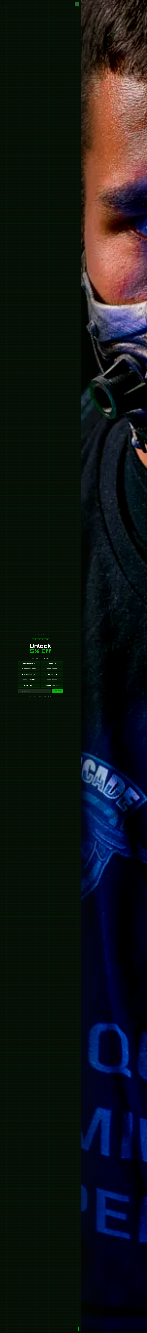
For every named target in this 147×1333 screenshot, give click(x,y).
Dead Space (52, 669)
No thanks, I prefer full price (40, 696)
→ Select (57, 691)
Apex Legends (29, 679)
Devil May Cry (52, 674)
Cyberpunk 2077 (29, 669)
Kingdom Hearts (52, 685)
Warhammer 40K (29, 674)
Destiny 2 (52, 663)
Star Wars (29, 685)
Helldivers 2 (29, 663)
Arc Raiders (52, 679)
